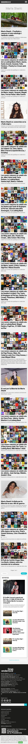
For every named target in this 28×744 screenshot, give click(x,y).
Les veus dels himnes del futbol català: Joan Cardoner (19, 621)
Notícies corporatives (5, 712)
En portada (5, 578)
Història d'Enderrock (5, 713)
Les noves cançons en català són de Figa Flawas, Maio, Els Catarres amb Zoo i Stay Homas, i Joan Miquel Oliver (14, 354)
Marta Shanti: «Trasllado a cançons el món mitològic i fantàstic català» (11, 33)
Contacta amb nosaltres (5, 717)
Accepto (20, 742)
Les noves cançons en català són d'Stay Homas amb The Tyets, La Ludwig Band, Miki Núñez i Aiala (14, 446)
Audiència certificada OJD (6, 711)
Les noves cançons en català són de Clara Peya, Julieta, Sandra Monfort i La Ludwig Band (14, 418)
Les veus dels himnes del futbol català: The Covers (18, 649)
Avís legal (3, 719)
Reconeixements (4, 715)
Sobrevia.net (8, 723)
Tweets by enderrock (14, 660)
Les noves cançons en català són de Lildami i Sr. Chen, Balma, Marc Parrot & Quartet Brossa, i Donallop (14, 150)
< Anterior (4, 573)
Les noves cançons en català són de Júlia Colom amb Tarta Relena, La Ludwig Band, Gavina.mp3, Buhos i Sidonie (14, 178)
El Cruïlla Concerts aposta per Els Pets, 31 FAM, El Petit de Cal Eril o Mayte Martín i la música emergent (13, 600)
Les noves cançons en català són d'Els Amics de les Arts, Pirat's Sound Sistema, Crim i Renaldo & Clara (14, 532)
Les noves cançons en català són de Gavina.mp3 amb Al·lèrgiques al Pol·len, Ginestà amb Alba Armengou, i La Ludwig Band (14, 207)
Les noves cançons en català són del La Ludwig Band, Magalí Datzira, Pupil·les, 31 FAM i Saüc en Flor (14, 325)
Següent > (24, 573)
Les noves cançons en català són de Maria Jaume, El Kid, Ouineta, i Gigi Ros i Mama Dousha (14, 265)
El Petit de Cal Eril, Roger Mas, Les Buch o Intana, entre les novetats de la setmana (12, 562)
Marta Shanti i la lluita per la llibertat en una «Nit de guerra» (13, 502)
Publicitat (3, 716)
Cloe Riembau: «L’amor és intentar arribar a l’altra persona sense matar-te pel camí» (19, 631)
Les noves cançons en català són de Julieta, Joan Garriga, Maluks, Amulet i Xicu (14, 473)
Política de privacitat (5, 720)
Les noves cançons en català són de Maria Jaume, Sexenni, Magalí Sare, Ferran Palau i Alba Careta (14, 92)
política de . (14, 742)
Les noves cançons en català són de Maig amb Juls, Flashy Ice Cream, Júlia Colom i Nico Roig (14, 236)
